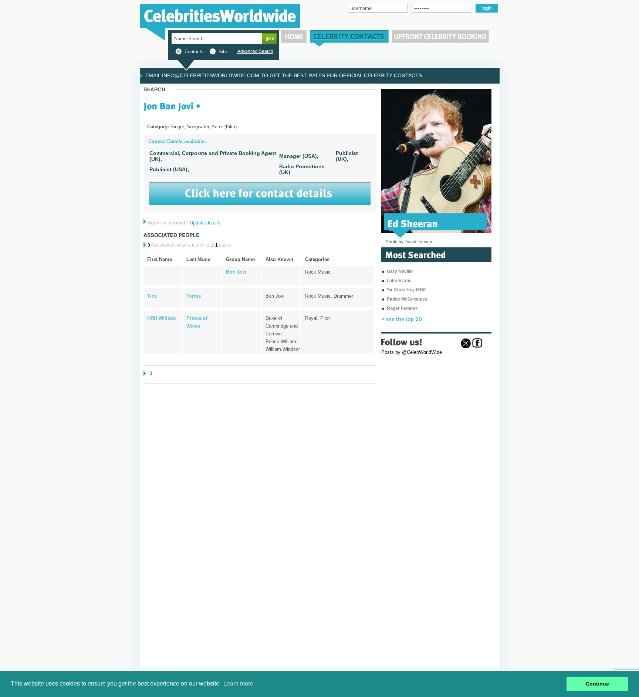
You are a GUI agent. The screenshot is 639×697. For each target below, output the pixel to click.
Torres (193, 296)
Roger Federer (402, 308)
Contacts (194, 51)
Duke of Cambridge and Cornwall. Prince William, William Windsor (283, 333)
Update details (205, 223)
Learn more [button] (238, 683)
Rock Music (318, 272)
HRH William (161, 318)
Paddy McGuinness (407, 299)
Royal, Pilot (317, 318)
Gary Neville (400, 271)
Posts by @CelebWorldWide (411, 352)
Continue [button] (597, 684)
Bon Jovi (236, 272)
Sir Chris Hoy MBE (406, 289)
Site (223, 51)
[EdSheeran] (413, 223)
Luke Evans (399, 280)
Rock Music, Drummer (329, 296)
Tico (152, 296)
